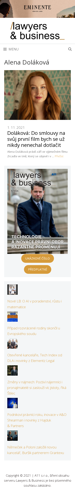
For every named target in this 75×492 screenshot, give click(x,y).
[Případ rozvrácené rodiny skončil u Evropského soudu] (12, 319)
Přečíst (59, 156)
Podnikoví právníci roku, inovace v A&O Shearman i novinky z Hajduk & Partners (36, 420)
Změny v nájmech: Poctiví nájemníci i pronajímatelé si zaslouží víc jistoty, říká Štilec (36, 388)
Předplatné (37, 269)
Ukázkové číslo (37, 258)
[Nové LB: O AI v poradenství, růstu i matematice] (12, 292)
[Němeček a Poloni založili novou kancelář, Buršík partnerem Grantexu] (12, 438)
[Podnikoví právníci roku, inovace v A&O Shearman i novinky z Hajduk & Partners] (12, 405)
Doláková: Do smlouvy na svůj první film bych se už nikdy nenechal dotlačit (36, 138)
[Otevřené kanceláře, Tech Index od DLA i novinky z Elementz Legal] (12, 345)
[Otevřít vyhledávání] (70, 49)
